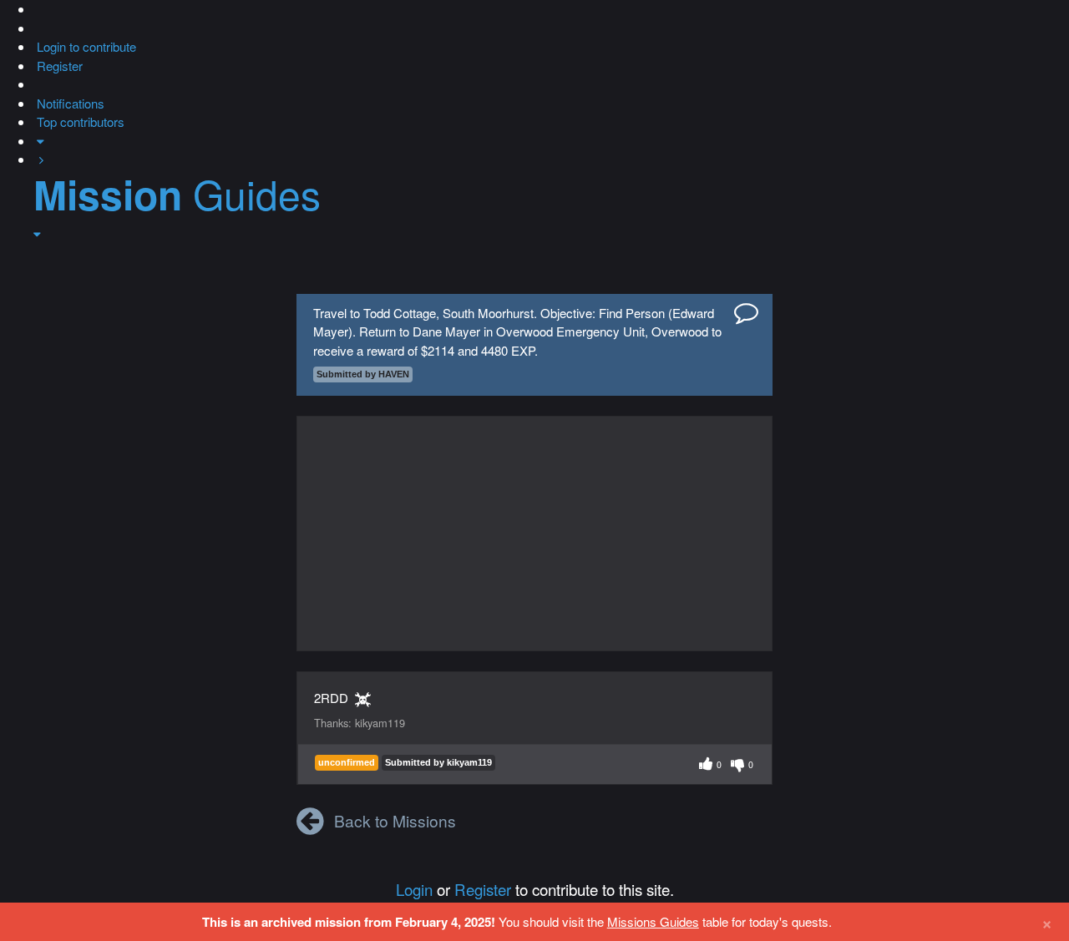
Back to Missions (395, 820)
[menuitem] (84, 46)
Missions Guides (653, 921)
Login (414, 889)
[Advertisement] (534, 533)
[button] (35, 9)
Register (482, 889)
